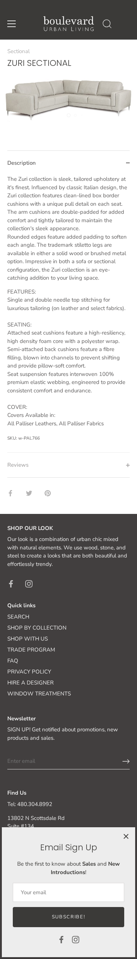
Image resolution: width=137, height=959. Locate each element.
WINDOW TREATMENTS (39, 693)
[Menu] (12, 24)
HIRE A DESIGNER (30, 682)
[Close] (126, 836)
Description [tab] (21, 163)
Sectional (18, 51)
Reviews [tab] (17, 465)
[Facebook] (61, 939)
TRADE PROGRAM (31, 649)
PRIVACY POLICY (29, 671)
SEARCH (18, 616)
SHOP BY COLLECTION (36, 627)
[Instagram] (75, 939)
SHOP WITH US (27, 638)
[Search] (107, 25)
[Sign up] (126, 761)
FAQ (12, 660)
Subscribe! (68, 917)
